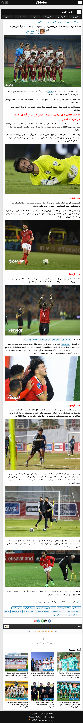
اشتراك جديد (39, 631)
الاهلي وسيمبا (16, 611)
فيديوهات (48, 17)
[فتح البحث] (3, 2)
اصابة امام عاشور (74, 615)
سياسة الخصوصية (35, 717)
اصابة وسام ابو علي (60, 615)
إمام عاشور (65, 344)
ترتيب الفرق (21, 17)
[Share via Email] (35, 621)
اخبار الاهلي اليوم (29, 608)
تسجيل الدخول (49, 631)
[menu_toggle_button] (80, 3)
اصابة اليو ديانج (28, 611)
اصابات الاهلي (17, 608)
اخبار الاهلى (76, 608)
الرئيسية (75, 17)
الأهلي (50, 91)
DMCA (45, 717)
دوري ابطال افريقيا (42, 608)
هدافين (7, 17)
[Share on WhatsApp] (42, 621)
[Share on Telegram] (38, 621)
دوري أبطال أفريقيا (74, 669)
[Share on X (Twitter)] (45, 621)
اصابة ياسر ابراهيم (74, 611)
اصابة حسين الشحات (58, 611)
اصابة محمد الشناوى (42, 611)
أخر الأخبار (62, 17)
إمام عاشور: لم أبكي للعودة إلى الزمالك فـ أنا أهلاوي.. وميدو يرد (47, 339)
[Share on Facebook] (49, 621)
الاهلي (53, 608)
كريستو (7, 611)
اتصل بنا (51, 717)
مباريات (35, 17)
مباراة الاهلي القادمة (64, 608)
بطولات (32, 714)
